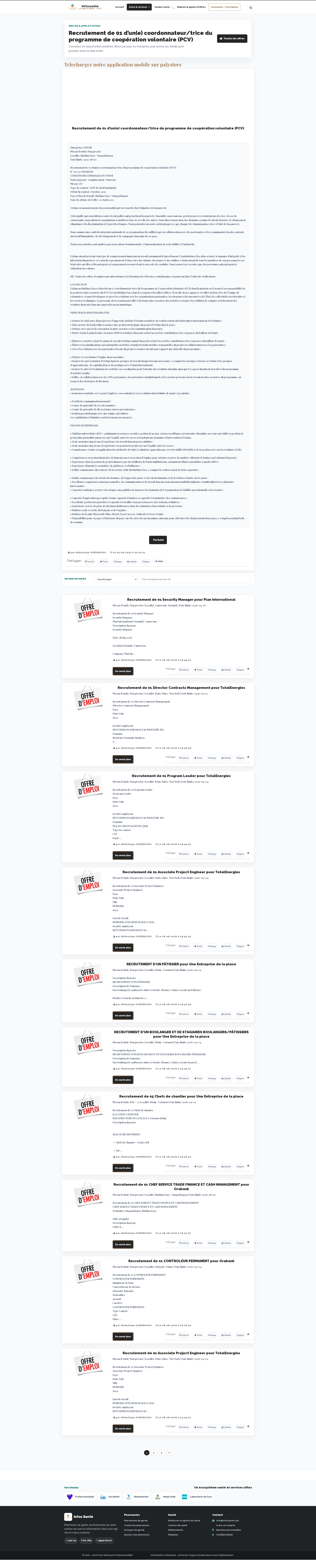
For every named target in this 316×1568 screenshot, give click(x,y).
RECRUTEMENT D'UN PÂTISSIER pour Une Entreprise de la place (181, 964)
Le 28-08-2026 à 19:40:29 (174, 1004)
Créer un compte (225, 1525)
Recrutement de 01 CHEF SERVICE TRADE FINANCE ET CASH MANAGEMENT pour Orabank (181, 1186)
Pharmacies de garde (136, 1520)
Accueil (119, 7)
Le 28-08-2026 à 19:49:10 (174, 660)
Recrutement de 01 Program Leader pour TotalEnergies (181, 776)
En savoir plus (123, 671)
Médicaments (175, 1530)
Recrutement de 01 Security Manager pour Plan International (181, 599)
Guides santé (162, 7)
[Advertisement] (158, 97)
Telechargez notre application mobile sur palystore (123, 64)
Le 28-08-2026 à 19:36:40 (174, 1157)
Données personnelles (228, 1530)
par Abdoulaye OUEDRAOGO (88, 552)
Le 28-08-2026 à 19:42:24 (174, 936)
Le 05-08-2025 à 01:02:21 (128, 552)
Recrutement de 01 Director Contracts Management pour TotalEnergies (181, 688)
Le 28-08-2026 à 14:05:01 (174, 1417)
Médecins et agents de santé (184, 1520)
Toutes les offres (234, 38)
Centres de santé (177, 1525)
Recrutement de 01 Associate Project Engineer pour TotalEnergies (181, 872)
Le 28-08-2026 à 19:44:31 (174, 844)
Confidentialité (224, 1534)
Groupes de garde (134, 1530)
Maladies (173, 1534)
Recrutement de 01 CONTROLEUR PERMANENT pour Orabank (181, 1261)
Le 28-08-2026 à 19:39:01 (174, 1068)
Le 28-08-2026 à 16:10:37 (174, 1233)
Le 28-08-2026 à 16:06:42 (174, 1325)
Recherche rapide (75, 579)
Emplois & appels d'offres (191, 7)
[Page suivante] (169, 1452)
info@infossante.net (227, 1520)
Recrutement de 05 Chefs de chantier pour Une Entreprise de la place (181, 1096)
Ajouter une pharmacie (136, 1534)
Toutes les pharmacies (136, 1525)
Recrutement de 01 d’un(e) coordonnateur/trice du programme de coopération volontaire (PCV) (158, 128)
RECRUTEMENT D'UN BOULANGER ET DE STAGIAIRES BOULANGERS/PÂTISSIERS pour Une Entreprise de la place (181, 1034)
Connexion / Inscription (224, 7)
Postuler (158, 540)
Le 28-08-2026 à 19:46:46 (174, 748)
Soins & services (138, 7)
